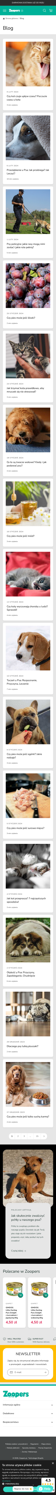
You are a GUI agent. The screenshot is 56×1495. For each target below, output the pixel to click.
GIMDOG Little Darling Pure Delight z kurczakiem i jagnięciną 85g (12, 1312)
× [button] (53, 1463)
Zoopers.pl (23, 1458)
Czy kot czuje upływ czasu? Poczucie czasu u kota (27, 98)
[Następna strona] (44, 1136)
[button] (4, 10)
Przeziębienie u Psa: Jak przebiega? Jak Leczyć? (28, 171)
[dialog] (28, 1477)
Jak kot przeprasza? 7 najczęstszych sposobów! (26, 900)
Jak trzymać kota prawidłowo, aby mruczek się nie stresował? (25, 390)
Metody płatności (13, 1448)
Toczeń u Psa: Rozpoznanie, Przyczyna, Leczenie (22, 682)
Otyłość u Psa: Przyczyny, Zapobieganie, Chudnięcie (21, 974)
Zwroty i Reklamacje (29, 1452)
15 (37, 1136)
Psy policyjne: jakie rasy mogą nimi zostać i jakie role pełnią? (26, 245)
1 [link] (11, 1136)
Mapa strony (46, 1444)
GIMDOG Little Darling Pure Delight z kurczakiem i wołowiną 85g (37, 1312)
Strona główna (11, 18)
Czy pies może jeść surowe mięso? (25, 828)
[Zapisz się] (45, 1372)
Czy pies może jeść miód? (20, 536)
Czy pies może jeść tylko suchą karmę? (28, 1116)
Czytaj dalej (17, 1250)
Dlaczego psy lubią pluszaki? (22, 1046)
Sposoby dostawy (29, 1448)
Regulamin (34, 1444)
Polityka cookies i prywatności (16, 1444)
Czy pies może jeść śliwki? (21, 318)
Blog (22, 18)
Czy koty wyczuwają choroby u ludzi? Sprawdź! (27, 608)
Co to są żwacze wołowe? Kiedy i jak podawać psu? (27, 464)
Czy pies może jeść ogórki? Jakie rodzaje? (24, 755)
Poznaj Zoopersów (45, 1448)
